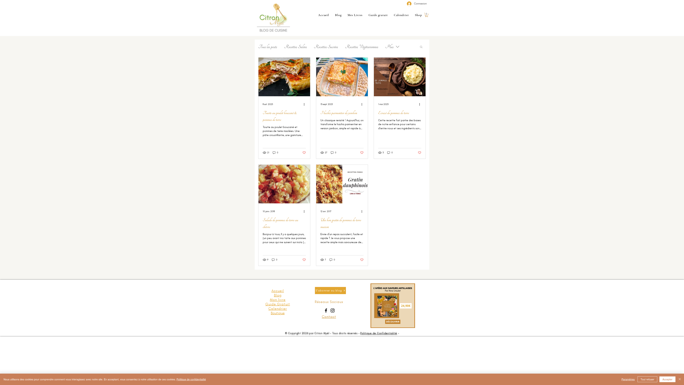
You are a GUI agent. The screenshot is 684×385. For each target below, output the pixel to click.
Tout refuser (647, 379)
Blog (278, 295)
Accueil (277, 291)
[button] (426, 15)
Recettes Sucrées (326, 47)
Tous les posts (267, 47)
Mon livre (278, 299)
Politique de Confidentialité (378, 333)
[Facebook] (326, 310)
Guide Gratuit (277, 304)
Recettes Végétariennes (361, 47)
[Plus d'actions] (305, 104)
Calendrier (277, 308)
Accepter (667, 379)
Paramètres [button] (628, 379)
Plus (389, 47)
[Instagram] (332, 310)
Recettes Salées (295, 47)
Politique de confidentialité (191, 379)
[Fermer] (680, 379)
